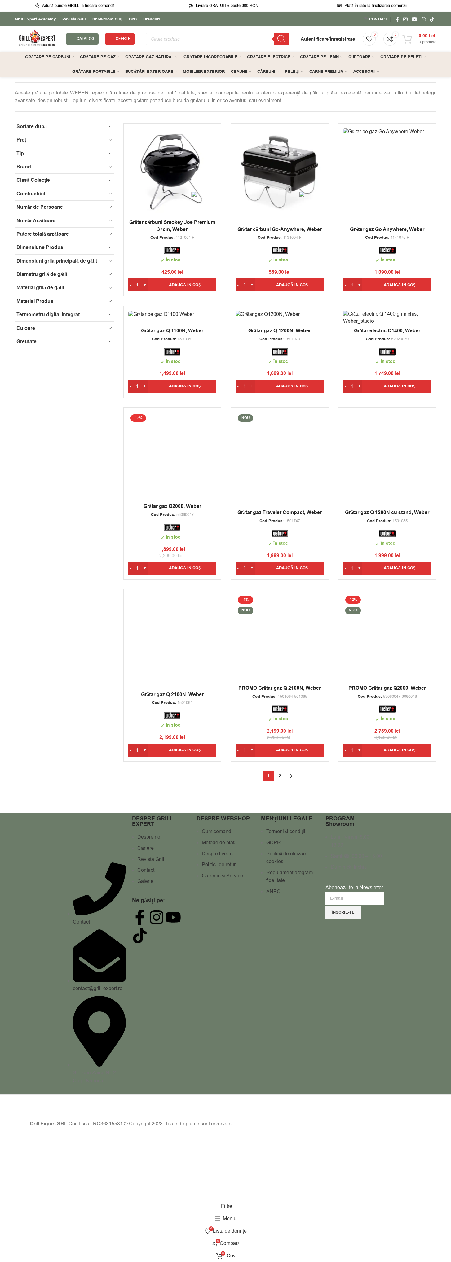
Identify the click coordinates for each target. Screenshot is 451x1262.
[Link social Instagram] (405, 19)
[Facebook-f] (140, 917)
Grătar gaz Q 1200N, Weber (279, 330)
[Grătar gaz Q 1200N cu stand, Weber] (387, 456)
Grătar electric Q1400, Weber (387, 330)
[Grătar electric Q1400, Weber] (387, 318)
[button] (172, 284)
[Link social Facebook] (397, 19)
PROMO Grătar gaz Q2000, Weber (387, 688)
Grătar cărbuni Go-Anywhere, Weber (279, 229)
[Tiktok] (140, 935)
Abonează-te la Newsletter (354, 887)
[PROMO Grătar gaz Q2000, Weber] (387, 638)
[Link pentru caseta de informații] (35, 19)
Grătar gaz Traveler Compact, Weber (279, 512)
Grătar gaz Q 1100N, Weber (172, 330)
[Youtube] (173, 917)
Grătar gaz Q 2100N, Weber (172, 694)
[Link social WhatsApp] (423, 19)
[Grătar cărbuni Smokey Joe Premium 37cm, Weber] (172, 172)
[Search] (281, 39)
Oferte (123, 38)
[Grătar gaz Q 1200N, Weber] (280, 314)
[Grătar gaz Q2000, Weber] (172, 456)
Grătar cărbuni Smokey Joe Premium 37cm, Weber (172, 226)
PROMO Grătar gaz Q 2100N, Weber (279, 688)
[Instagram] (156, 917)
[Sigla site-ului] (37, 38)
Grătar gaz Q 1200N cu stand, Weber (387, 512)
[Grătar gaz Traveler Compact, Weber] (280, 456)
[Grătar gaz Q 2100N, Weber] (172, 638)
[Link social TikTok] (432, 19)
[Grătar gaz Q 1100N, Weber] (172, 314)
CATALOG (85, 38)
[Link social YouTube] (414, 19)
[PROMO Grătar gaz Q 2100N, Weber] (280, 638)
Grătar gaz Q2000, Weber (172, 506)
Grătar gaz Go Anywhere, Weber (387, 229)
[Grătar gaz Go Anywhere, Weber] (387, 131)
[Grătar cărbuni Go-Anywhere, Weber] (280, 172)
